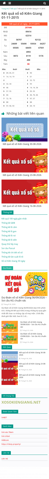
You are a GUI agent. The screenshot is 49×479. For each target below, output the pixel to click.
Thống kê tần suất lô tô (12, 256)
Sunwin (3, 471)
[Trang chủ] (4, 3)
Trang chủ (5, 8)
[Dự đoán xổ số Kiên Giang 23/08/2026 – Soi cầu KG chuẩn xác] (10, 334)
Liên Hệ (5, 458)
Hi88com (5, 440)
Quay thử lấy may (10, 244)
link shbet (6, 436)
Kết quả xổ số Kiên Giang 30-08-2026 (22, 143)
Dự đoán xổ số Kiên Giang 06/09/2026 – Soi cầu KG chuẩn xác (24, 299)
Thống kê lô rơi (9, 235)
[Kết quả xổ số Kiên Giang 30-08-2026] (25, 119)
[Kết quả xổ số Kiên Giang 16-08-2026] (25, 181)
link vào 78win (7, 432)
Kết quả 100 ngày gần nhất (14, 218)
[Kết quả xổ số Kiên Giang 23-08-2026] (25, 150)
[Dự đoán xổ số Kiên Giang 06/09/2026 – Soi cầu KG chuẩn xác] (25, 273)
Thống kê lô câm (9, 227)
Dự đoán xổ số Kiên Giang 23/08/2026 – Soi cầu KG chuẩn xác (33, 336)
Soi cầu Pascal (8, 248)
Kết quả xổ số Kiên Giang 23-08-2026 (22, 174)
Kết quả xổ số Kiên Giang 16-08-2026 (22, 205)
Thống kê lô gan (9, 231)
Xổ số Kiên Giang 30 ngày (13, 261)
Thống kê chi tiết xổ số (12, 252)
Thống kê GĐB (8, 223)
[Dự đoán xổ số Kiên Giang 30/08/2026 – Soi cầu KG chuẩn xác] (10, 322)
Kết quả (13, 8)
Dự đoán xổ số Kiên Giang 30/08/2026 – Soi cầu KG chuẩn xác (33, 324)
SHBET (4, 417)
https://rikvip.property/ (11, 444)
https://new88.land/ (33, 468)
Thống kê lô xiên (9, 239)
